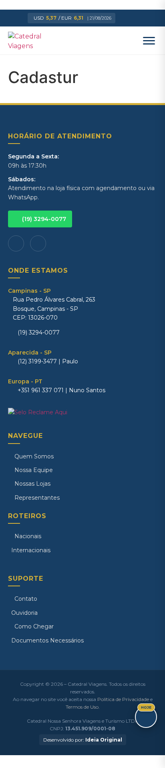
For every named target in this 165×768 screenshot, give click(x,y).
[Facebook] (16, 243)
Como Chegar (34, 626)
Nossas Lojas (32, 483)
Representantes (37, 497)
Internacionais (30, 550)
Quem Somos (34, 456)
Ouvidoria (24, 612)
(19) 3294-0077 (44, 219)
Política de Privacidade (123, 699)
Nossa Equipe (33, 470)
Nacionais (27, 536)
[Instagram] (38, 243)
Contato (25, 598)
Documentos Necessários (47, 640)
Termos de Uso (82, 707)
